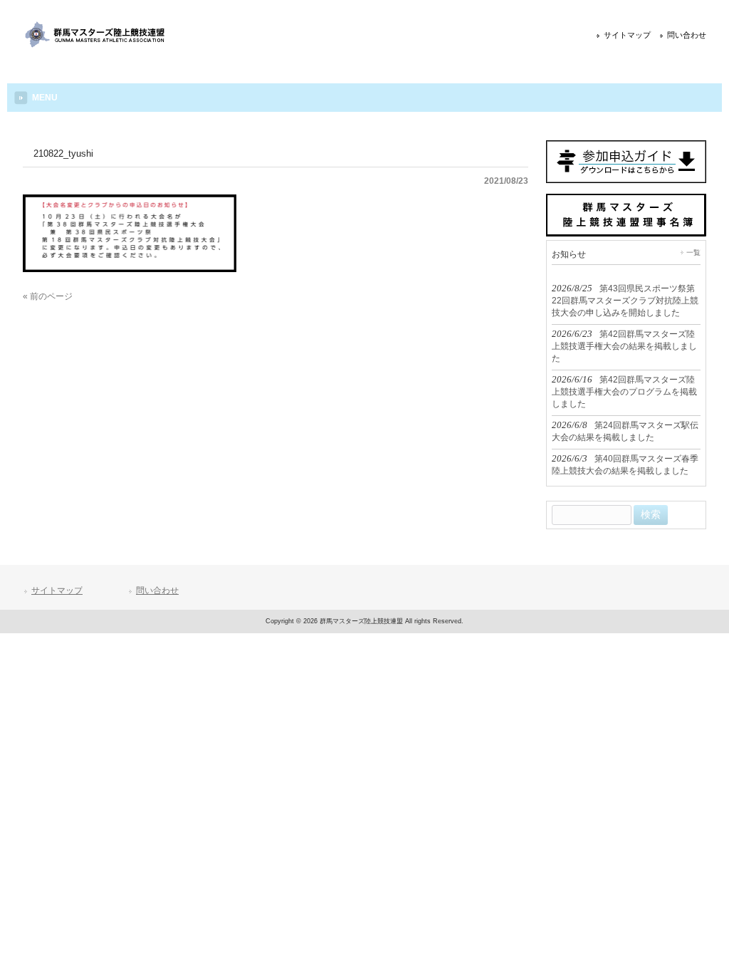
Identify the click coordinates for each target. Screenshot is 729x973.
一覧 (693, 252)
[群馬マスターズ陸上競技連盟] (96, 43)
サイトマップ (627, 35)
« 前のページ (48, 296)
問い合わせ (686, 35)
